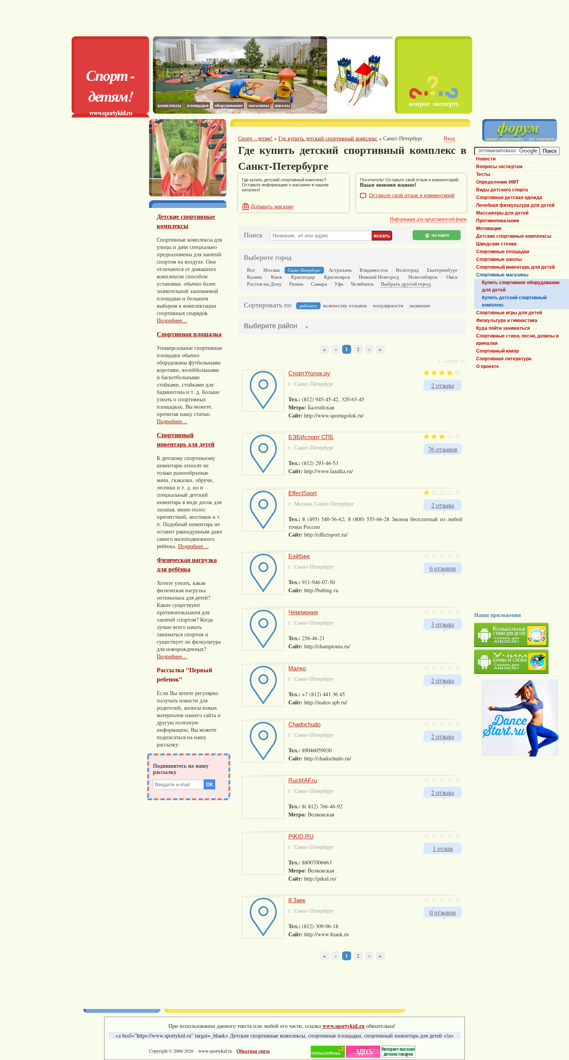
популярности (388, 305)
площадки (198, 105)
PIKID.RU (301, 836)
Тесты (483, 174)
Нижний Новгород (379, 276)
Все (251, 269)
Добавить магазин (272, 207)
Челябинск (362, 283)
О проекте (487, 366)
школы (282, 105)
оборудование (228, 105)
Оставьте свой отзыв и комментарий (411, 195)
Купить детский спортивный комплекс (514, 301)
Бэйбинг (299, 556)
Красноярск (337, 276)
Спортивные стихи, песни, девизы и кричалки (517, 339)
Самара (319, 283)
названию (420, 305)
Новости (485, 159)
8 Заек (296, 900)
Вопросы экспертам (499, 166)
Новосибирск (422, 276)
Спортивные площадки (502, 251)
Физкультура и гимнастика (506, 320)
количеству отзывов (345, 305)
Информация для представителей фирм (428, 219)
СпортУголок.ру (309, 373)
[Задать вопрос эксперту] (433, 111)
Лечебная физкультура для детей (515, 205)
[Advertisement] (273, 17)
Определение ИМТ (497, 182)
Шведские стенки (496, 244)
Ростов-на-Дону (264, 283)
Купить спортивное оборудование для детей (521, 286)
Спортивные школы (499, 259)
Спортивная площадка (189, 334)
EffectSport (302, 493)
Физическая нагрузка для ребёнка (187, 564)
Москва (271, 269)
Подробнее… (172, 320)
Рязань (296, 283)
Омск (452, 276)
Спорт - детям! (110, 85)
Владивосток (374, 269)
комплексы (169, 105)
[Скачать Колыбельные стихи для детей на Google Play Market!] (518, 636)
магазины (259, 105)
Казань (254, 276)
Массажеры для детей (502, 213)
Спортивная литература (503, 358)
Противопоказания (497, 220)
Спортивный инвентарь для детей (185, 439)
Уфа (338, 283)
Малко (297, 668)
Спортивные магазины (502, 275)
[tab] (270, 326)
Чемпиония (303, 612)
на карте (439, 235)
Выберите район (270, 326)
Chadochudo (304, 724)
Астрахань (340, 269)
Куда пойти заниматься (503, 328)
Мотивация (488, 228)
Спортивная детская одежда (509, 197)
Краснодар (303, 276)
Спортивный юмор (497, 351)
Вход (449, 138)
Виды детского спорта (502, 190)
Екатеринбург (442, 269)
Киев (276, 276)
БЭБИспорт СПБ (311, 437)
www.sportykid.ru (110, 113)
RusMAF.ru (302, 780)
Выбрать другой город (406, 283)
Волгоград (407, 269)
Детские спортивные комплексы (186, 221)
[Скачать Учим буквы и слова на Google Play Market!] (518, 662)
